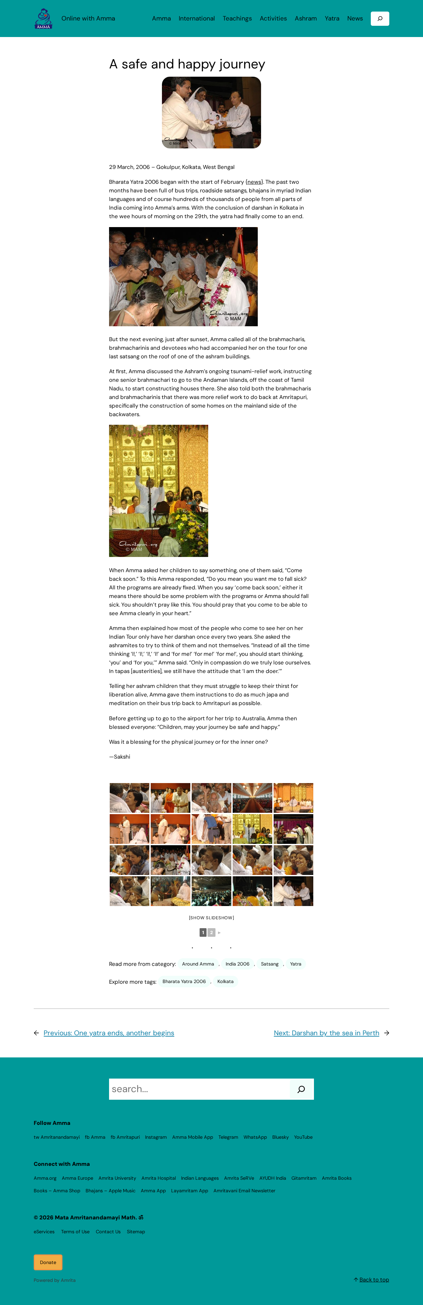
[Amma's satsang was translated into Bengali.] (252, 891)
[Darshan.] (129, 798)
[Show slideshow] (211, 918)
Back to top (374, 1279)
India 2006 (238, 964)
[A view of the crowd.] (211, 891)
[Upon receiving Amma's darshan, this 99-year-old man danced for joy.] (211, 798)
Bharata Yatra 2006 (184, 981)
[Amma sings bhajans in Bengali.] (252, 829)
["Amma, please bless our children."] (129, 860)
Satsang (270, 964)
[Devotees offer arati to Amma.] (293, 829)
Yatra (295, 964)
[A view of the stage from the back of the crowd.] (252, 798)
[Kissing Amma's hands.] (129, 891)
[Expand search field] (380, 19)
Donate (48, 1262)
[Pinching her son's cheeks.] (211, 860)
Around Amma (198, 964)
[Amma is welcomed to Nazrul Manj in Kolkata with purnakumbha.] (170, 860)
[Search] (301, 1089)
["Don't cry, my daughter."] (252, 860)
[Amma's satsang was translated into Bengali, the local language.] (293, 798)
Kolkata (225, 981)
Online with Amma (88, 18)
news (254, 181)
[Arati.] (170, 891)
